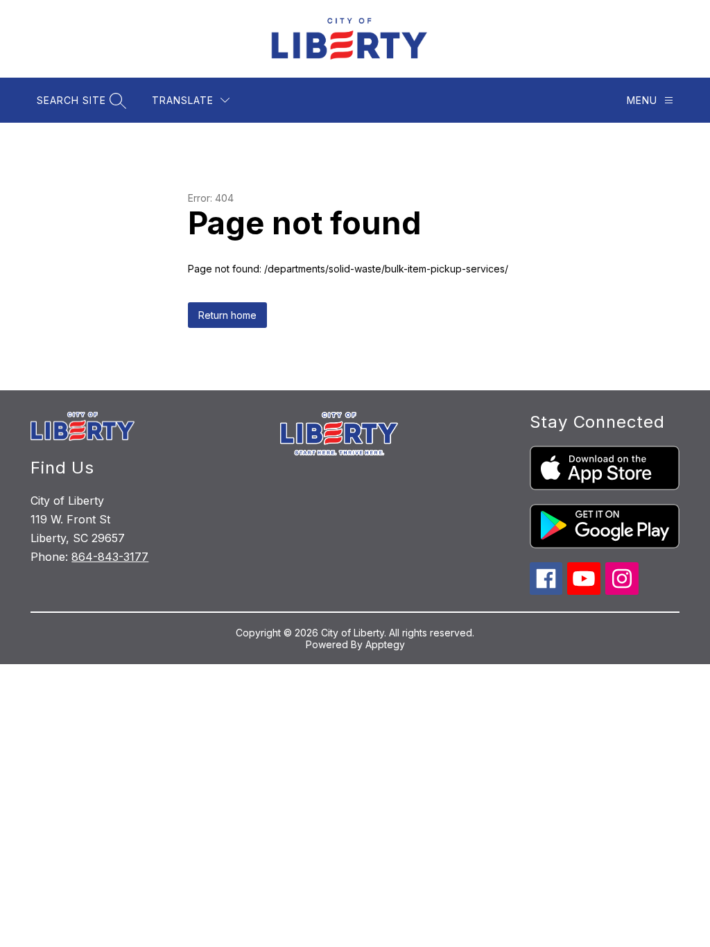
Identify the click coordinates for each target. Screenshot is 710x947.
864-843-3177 (109, 557)
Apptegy (385, 644)
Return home (227, 315)
